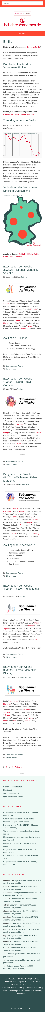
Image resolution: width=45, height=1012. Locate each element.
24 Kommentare (11, 576)
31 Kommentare (11, 369)
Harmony (19, 424)
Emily (30, 254)
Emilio (36, 254)
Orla (5, 721)
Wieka (38, 433)
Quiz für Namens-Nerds (13, 797)
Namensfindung (33, 988)
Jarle (36, 640)
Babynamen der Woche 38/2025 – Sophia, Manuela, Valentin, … (20, 270)
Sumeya (6, 712)
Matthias (30, 114)
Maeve (27, 721)
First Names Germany (29, 991)
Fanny (14, 517)
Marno (5, 323)
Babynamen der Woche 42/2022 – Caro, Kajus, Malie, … (21, 589)
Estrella (33, 309)
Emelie (12, 257)
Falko (15, 508)
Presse (35, 979)
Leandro (23, 114)
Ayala (19, 444)
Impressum (24, 979)
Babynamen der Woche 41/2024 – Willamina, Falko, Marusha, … (20, 477)
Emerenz (25, 329)
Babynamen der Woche (14, 366)
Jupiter (6, 628)
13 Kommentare (11, 464)
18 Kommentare (11, 657)
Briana (27, 709)
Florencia (7, 704)
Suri (14, 721)
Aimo (22, 525)
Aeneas (6, 304)
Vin (32, 517)
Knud (5, 948)
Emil (26, 254)
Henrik (16, 114)
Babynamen (9, 991)
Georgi (6, 433)
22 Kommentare (11, 758)
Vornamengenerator (11, 793)
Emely (5, 257)
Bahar (18, 320)
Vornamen (10, 979)
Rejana (7, 715)
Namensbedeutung (12, 988)
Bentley (22, 511)
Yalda (35, 520)
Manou (31, 626)
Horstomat (7, 790)
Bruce (36, 623)
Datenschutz (12, 982)
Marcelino (13, 701)
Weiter (18, 767)
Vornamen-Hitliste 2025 (12, 787)
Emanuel (18, 257)
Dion (31, 718)
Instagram (22, 993)
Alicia (5, 114)
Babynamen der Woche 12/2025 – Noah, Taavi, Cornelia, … (17, 382)
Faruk (14, 534)
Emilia (21, 254)
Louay (36, 534)
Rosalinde (7, 511)
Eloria (30, 326)
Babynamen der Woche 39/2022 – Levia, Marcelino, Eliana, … (20, 670)
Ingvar (29, 522)
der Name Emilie (33, 47)
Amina (10, 114)
